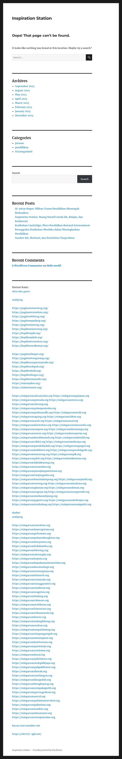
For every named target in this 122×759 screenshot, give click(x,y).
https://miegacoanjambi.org (75, 479)
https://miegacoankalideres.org (31, 450)
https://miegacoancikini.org (29, 441)
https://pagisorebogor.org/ (28, 354)
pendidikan (21, 147)
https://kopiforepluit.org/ (27, 337)
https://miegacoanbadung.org (30, 596)
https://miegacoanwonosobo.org (71, 424)
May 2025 (21, 94)
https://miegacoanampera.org (30, 429)
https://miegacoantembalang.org (32, 504)
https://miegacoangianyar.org (30, 487)
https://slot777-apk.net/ (26, 733)
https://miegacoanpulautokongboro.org (36, 537)
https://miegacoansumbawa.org (31, 650)
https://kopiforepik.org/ (26, 333)
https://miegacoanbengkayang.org (33, 683)
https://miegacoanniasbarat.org (31, 587)
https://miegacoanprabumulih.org (32, 412)
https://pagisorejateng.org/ (28, 324)
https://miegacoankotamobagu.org (33, 566)
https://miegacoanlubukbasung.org (33, 462)
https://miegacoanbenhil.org (72, 437)
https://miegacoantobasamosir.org (33, 612)
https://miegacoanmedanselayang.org (35, 495)
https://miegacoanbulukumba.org (32, 546)
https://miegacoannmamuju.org (31, 579)
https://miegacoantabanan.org (30, 600)
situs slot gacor (21, 291)
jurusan (19, 143)
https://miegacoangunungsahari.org (33, 692)
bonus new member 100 (26, 725)
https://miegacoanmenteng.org (31, 454)
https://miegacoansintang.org (30, 404)
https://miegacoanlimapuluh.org (31, 679)
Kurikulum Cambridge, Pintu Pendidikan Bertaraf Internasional (52, 225)
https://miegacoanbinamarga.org (68, 429)
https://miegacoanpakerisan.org (31, 704)
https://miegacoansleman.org (66, 487)
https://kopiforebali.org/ (26, 370)
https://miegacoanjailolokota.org (32, 658)
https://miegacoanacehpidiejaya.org (33, 662)
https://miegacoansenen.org (29, 433)
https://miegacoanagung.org (29, 416)
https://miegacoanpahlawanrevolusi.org (36, 700)
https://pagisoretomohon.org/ (30, 312)
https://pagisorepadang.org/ (29, 320)
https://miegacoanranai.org (61, 420)
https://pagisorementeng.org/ (30, 308)
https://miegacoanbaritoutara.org (32, 642)
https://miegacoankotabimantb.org (33, 437)
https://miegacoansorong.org (29, 483)
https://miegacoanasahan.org (29, 625)
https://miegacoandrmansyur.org (32, 713)
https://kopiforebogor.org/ (28, 374)
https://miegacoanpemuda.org (30, 399)
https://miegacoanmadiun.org (30, 708)
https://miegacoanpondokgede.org (71, 450)
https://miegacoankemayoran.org (67, 433)
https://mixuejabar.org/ (26, 383)
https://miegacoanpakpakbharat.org (33, 667)
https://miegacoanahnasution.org (32, 395)
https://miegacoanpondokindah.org (33, 445)
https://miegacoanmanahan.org (31, 525)
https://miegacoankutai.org (28, 654)
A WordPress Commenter (27, 265)
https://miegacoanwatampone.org (32, 637)
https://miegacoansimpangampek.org (34, 633)
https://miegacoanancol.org (28, 696)
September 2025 (25, 86)
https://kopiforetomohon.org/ (30, 341)
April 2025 (21, 98)
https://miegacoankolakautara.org (65, 458)
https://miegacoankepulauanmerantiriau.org (38, 562)
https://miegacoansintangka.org (31, 554)
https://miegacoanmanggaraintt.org (33, 583)
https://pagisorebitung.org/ (28, 316)
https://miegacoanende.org (69, 412)
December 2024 (24, 115)
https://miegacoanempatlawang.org (33, 629)
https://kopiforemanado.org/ (29, 379)
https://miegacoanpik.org (65, 454)
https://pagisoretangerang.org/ (31, 358)
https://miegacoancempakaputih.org (34, 688)
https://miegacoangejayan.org (71, 395)
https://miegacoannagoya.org (30, 491)
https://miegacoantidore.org (64, 416)
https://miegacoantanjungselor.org (33, 475)
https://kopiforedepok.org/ (28, 366)
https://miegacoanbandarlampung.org (35, 479)
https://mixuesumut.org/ (27, 387)
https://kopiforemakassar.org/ (30, 345)
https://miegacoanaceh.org (28, 420)
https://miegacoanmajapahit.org (71, 504)
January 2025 (23, 111)
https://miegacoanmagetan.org (31, 591)
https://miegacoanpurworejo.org (31, 646)
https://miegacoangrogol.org (72, 445)
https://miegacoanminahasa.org (67, 483)
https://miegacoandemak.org (29, 671)
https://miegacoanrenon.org (66, 399)
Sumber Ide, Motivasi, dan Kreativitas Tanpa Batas (45, 237)
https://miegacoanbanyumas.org (31, 541)
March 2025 (22, 102)
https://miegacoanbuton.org (29, 617)
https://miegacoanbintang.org (30, 550)
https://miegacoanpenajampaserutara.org (37, 470)
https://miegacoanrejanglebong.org (33, 621)
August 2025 (22, 90)
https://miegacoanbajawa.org (29, 558)
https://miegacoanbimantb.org (30, 575)
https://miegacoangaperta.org (30, 500)
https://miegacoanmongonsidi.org (68, 491)
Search (16, 172)
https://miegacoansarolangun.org (32, 675)
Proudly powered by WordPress (47, 750)
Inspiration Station (32, 18)
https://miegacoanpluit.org (28, 458)
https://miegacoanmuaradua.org (31, 466)
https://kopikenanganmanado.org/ (33, 362)
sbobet (16, 512)
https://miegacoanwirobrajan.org (68, 500)
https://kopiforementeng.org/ (30, 328)
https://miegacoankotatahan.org (31, 424)
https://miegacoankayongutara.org (33, 529)
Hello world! (54, 265)
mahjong (17, 299)
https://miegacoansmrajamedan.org (33, 717)
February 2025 (23, 107)
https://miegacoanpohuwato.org (31, 533)
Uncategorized (23, 151)
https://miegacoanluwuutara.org (31, 608)
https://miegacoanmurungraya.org (33, 571)
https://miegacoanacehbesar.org (31, 604)
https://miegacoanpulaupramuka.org (34, 408)
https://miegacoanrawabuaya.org (66, 441)
